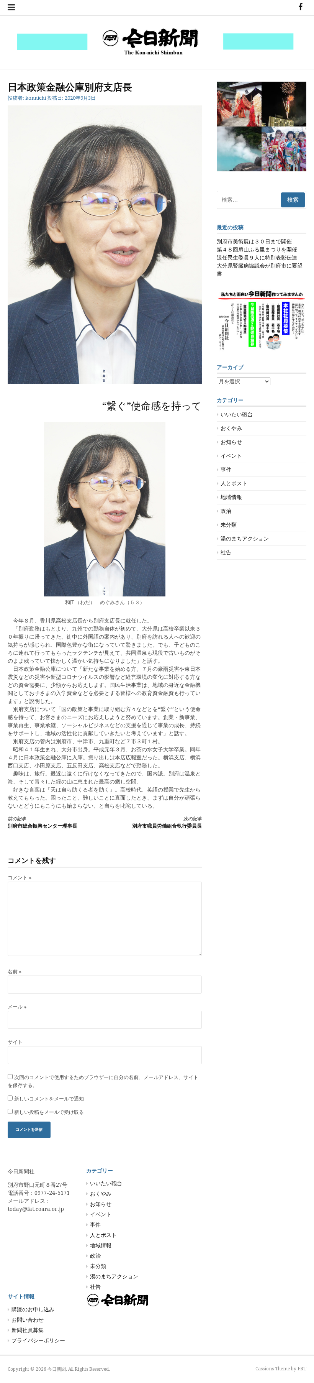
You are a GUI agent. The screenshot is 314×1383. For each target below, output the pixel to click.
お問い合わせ (27, 1320)
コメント (20, 877)
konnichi (35, 98)
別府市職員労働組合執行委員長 (167, 822)
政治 (226, 511)
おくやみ (231, 428)
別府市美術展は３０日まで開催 (254, 241)
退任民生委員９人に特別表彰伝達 (257, 258)
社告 (226, 552)
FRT (302, 1369)
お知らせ (231, 442)
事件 (226, 469)
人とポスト (234, 483)
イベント (231, 456)
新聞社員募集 (27, 1330)
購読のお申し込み (32, 1309)
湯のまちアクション (245, 538)
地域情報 (231, 497)
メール (17, 1007)
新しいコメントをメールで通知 (49, 1099)
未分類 (229, 525)
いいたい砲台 (237, 414)
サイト (15, 1042)
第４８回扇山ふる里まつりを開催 (257, 249)
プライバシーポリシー (38, 1340)
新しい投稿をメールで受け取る (49, 1112)
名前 (15, 971)
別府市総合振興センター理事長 (42, 822)
